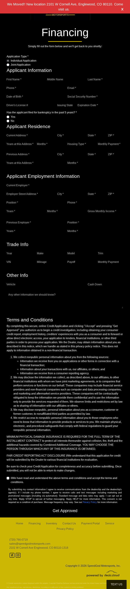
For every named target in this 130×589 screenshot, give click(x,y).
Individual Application (23, 60)
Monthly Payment (108, 262)
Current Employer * (17, 185)
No (12, 120)
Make (40, 253)
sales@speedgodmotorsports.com (29, 543)
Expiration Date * (88, 105)
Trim (100, 253)
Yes (13, 116)
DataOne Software (62, 583)
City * (60, 135)
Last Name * (95, 79)
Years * (10, 211)
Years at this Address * (19, 144)
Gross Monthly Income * (102, 211)
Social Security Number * (82, 96)
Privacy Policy (90, 502)
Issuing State (65, 105)
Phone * (11, 88)
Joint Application (20, 64)
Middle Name (55, 79)
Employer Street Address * (22, 194)
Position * (12, 202)
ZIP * (111, 135)
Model (71, 253)
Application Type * (17, 56)
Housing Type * (76, 144)
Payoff (71, 262)
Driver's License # (17, 105)
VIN (8, 262)
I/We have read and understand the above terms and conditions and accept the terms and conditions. (64, 480)
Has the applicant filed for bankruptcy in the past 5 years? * (42, 112)
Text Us (116, 584)
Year (9, 253)
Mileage (42, 262)
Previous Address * (17, 154)
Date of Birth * (14, 96)
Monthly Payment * (109, 144)
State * (92, 135)
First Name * (13, 79)
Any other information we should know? (32, 294)
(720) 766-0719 (18, 539)
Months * (42, 144)
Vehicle (10, 284)
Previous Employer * (18, 222)
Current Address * (17, 135)
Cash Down (95, 284)
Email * (71, 88)
